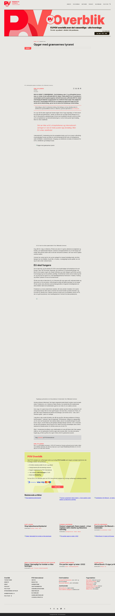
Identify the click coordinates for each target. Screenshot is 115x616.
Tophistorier (8, 580)
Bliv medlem (35, 593)
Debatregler (35, 590)
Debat (35, 41)
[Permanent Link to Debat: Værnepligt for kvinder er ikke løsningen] (41, 548)
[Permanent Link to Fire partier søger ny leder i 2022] (75, 548)
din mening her (75, 108)
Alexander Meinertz (64, 583)
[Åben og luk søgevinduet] (110, 4)
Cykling (32, 528)
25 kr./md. (57, 487)
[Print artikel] (80, 88)
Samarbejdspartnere (38, 588)
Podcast (6, 586)
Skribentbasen (8, 593)
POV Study (7, 588)
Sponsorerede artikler (11, 590)
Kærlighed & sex (69, 531)
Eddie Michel (89, 584)
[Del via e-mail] (78, 88)
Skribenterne (35, 584)
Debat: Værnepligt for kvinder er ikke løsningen (39, 565)
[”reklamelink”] (57, 23)
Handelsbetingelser (37, 595)
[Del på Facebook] (74, 88)
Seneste (6, 582)
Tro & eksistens (103, 529)
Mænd (79, 531)
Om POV (34, 580)
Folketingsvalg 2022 (73, 566)
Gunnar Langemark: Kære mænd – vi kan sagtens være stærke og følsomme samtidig (75, 527)
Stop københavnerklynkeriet (36, 526)
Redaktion (35, 582)
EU (37, 41)
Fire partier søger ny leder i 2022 (72, 564)
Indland (102, 566)
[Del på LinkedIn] (76, 88)
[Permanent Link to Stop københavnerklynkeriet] (41, 510)
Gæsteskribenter (37, 586)
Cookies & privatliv (37, 597)
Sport (40, 528)
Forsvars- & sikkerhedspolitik (41, 568)
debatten (40, 437)
